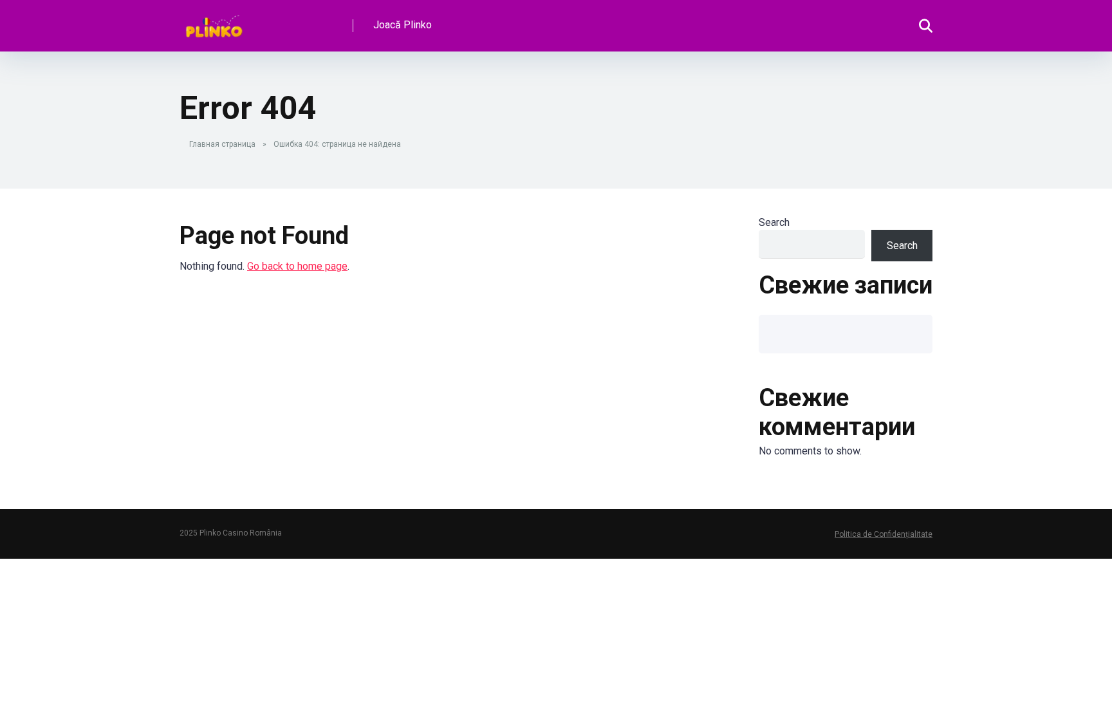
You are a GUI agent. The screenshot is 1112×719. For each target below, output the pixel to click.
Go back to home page (297, 266)
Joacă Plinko (402, 25)
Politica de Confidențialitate (883, 534)
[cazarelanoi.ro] (214, 21)
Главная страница (222, 144)
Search (774, 222)
